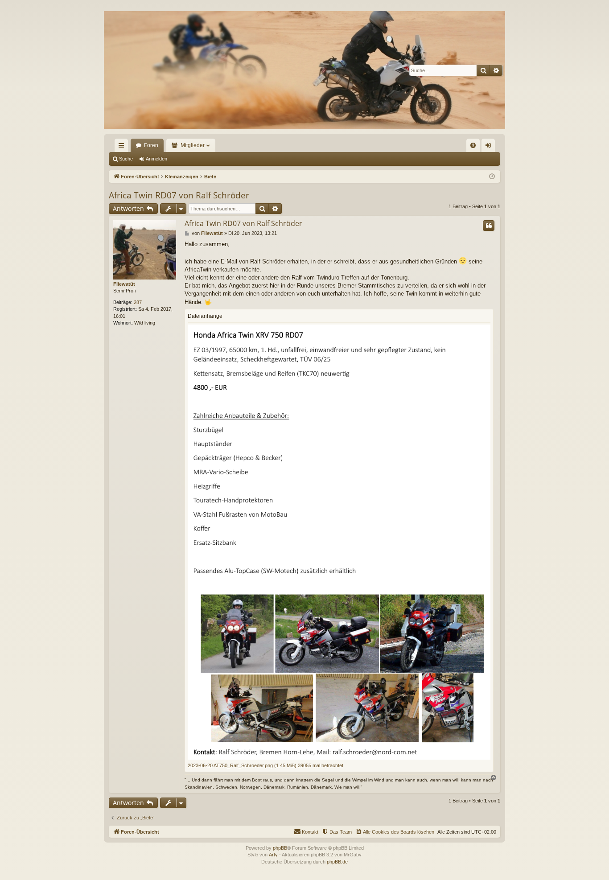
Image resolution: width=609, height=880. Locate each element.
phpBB (280, 848)
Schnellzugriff (123, 147)
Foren (151, 145)
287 (138, 302)
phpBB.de (337, 861)
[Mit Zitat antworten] (488, 225)
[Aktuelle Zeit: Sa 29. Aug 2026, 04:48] (492, 177)
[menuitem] (473, 145)
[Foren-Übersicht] (304, 70)
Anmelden (156, 158)
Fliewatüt (124, 284)
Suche (126, 158)
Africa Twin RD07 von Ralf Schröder (179, 195)
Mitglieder (193, 145)
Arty (273, 854)
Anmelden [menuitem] (490, 147)
